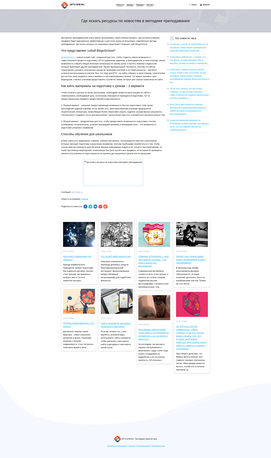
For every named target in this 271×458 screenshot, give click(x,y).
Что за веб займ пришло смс (116, 256)
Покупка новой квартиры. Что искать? (78, 325)
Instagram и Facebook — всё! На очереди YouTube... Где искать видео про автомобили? (153, 261)
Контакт (150, 5)
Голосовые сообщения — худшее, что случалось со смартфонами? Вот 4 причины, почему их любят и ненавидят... (189, 60)
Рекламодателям (158, 446)
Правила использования (117, 446)
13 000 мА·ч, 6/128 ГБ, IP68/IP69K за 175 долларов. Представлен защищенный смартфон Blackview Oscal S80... (189, 47)
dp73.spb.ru (77, 192)
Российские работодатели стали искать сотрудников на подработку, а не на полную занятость (153, 334)
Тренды (130, 5)
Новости (120, 5)
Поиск (194, 5)
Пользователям (143, 446)
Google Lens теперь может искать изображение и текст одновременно (191, 259)
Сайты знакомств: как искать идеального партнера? (116, 325)
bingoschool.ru (68, 57)
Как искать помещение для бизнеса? (77, 258)
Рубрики (140, 5)
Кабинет (206, 5)
